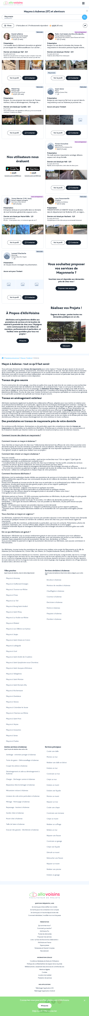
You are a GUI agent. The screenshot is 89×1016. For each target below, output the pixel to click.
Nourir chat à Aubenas (14, 818)
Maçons (23, 358)
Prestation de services (45, 978)
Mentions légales (44, 969)
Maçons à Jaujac (12, 634)
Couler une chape (53, 807)
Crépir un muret (52, 819)
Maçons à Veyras (12, 724)
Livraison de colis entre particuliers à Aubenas (23, 796)
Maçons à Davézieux (13, 696)
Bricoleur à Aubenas (54, 580)
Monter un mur (52, 757)
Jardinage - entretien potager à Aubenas (21, 754)
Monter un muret (53, 796)
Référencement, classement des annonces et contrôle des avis (44, 967)
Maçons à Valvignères (14, 674)
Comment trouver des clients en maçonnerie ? (21, 435)
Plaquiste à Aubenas (54, 613)
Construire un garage (54, 841)
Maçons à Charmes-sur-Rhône (17, 713)
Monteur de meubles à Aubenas (58, 585)
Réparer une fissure (54, 835)
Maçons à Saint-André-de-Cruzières (19, 657)
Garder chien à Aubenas (15, 813)
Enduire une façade (54, 790)
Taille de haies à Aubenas (15, 824)
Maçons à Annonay (13, 578)
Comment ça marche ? (44, 928)
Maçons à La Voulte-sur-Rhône (17, 617)
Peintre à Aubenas (53, 608)
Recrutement (44, 951)
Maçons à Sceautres (13, 730)
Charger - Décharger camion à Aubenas (20, 779)
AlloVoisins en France (44, 942)
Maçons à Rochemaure (14, 690)
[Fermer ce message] (84, 1000)
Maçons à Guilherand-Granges (17, 584)
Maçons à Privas (12, 595)
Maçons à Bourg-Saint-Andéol (17, 606)
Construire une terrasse (55, 813)
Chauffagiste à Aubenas (55, 591)
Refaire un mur (52, 830)
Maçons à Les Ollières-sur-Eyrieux (18, 629)
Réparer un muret (53, 863)
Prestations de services (12, 358)
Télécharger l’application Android (44, 991)
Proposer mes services (44, 937)
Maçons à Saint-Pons (13, 719)
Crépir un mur (52, 779)
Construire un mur (53, 774)
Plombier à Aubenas (54, 619)
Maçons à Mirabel (12, 623)
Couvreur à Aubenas (54, 597)
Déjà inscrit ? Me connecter (44, 1011)
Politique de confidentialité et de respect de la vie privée (44, 964)
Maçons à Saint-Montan (14, 679)
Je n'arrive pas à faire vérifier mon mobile (44, 907)
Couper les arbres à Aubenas (16, 766)
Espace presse (44, 945)
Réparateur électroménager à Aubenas (20, 785)
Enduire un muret (53, 785)
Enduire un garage (53, 875)
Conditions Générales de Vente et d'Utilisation (44, 961)
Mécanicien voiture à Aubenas (17, 790)
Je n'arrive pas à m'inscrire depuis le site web (44, 912)
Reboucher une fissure (55, 858)
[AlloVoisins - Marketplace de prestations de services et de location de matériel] (13, 4)
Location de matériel (44, 975)
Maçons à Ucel (11, 651)
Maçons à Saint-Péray (14, 612)
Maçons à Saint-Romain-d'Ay (16, 685)
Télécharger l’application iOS (45, 988)
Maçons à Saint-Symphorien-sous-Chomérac (22, 662)
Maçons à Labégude (13, 645)
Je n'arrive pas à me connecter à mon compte (44, 910)
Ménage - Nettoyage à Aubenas (18, 802)
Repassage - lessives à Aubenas (17, 807)
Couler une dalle (53, 751)
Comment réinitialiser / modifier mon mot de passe (44, 915)
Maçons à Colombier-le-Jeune (17, 707)
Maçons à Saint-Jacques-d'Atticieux (19, 668)
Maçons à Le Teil (12, 601)
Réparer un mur (52, 802)
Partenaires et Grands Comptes (44, 948)
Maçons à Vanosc (12, 702)
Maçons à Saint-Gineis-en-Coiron (18, 640)
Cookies (44, 972)
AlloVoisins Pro (44, 931)
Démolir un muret (53, 852)
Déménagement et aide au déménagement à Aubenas (23, 772)
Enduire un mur (52, 768)
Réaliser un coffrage (54, 824)
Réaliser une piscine (54, 869)
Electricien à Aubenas (54, 602)
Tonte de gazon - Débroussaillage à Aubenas (22, 760)
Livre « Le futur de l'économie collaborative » (44, 940)
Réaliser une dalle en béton (57, 762)
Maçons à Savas (12, 735)
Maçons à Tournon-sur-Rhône (16, 589)
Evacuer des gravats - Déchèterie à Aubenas (22, 830)
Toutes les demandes (45, 934)
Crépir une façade (53, 847)
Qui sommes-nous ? (44, 925)
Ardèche (29, 358)
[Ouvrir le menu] (83, 3)
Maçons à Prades (12, 741)
